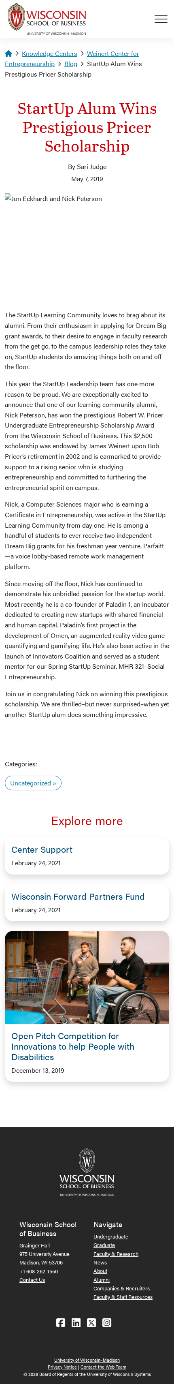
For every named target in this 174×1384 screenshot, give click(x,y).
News (100, 1262)
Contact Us (32, 1279)
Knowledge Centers (49, 53)
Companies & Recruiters (121, 1288)
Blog (70, 63)
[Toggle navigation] (164, 19)
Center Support (41, 849)
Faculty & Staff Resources (123, 1297)
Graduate (104, 1245)
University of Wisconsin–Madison (87, 1360)
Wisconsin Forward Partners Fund (78, 896)
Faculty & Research (115, 1254)
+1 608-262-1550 (38, 1271)
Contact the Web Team (103, 1367)
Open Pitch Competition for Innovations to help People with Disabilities (72, 1046)
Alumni (101, 1279)
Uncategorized (30, 782)
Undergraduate (110, 1236)
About (100, 1271)
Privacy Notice (62, 1367)
